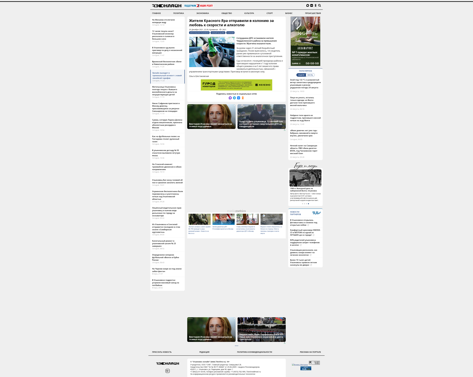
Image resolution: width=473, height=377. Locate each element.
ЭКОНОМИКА (202, 13)
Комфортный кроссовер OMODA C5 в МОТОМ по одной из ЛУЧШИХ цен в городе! (305, 232)
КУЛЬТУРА (249, 13)
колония (230, 33)
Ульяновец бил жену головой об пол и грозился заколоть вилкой (167, 181)
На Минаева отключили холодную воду (163, 21)
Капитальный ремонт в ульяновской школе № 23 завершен (164, 243)
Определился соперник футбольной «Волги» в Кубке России (165, 257)
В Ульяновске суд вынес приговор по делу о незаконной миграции (167, 50)
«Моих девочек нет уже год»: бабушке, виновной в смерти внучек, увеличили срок (304, 133)
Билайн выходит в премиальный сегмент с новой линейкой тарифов (167, 75)
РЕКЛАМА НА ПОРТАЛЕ (310, 352)
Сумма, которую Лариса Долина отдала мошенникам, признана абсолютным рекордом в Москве (167, 124)
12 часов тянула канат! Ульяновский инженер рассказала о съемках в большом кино (163, 35)
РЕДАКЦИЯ (204, 352)
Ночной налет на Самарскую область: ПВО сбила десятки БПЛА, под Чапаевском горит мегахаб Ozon (303, 149)
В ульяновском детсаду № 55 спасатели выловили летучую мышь (166, 153)
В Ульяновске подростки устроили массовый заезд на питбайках (165, 282)
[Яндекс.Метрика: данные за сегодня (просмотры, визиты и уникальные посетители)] (300, 364)
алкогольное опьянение (199, 33)
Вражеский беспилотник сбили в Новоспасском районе (166, 62)
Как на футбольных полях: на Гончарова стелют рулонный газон (166, 139)
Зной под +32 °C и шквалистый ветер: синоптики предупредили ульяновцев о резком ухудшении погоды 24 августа (305, 84)
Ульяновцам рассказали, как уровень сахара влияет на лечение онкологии (303, 252)
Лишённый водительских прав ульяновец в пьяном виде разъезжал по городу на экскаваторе (166, 212)
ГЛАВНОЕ (156, 13)
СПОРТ (270, 13)
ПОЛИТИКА (178, 13)
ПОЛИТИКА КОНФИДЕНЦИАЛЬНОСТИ (254, 352)
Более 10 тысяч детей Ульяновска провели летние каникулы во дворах (303, 262)
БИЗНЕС (289, 13)
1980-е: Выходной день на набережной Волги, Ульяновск (303, 189)
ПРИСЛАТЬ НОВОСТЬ (162, 352)
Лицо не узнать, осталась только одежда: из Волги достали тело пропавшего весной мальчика (302, 101)
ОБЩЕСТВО (226, 13)
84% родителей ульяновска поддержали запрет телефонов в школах (305, 242)
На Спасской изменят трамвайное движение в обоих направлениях (166, 167)
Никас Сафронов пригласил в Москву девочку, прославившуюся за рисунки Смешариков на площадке (166, 107)
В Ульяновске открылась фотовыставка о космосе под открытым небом (303, 222)
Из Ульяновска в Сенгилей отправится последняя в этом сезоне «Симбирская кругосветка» (166, 228)
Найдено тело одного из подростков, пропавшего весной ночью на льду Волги (305, 118)
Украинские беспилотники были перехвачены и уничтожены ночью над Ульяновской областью (167, 195)
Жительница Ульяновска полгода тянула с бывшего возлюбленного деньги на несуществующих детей (164, 91)
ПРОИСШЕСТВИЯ (313, 13)
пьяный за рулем (218, 33)
